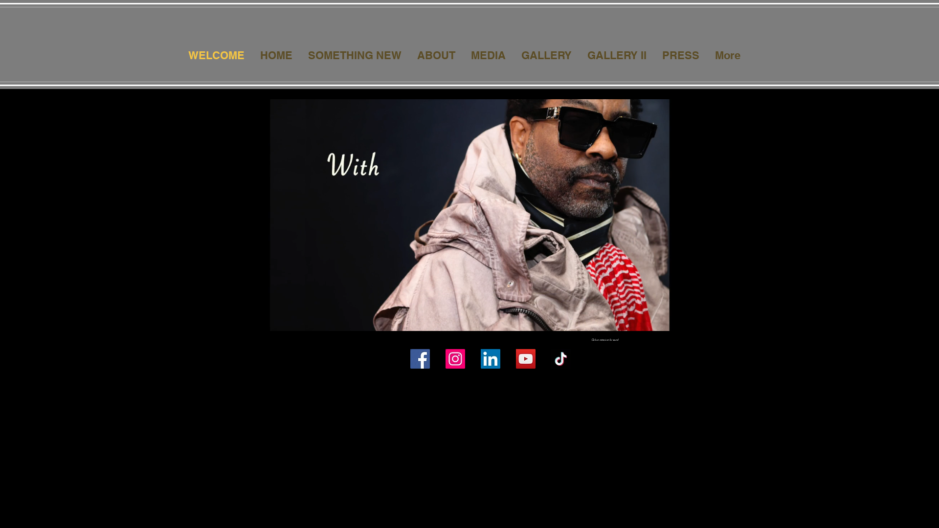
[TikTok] (561, 359)
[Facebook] (420, 359)
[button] (687, 320)
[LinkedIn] (490, 359)
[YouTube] (526, 359)
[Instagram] (455, 359)
